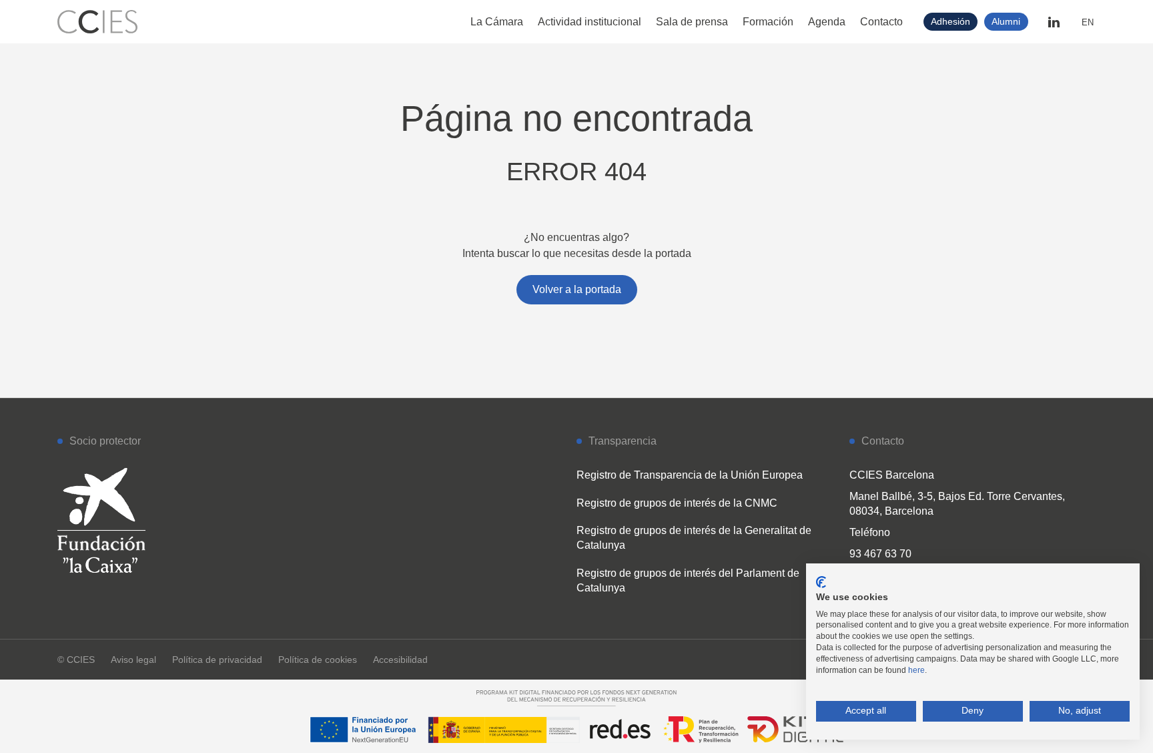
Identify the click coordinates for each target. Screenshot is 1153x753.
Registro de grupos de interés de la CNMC (676, 503)
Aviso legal (133, 659)
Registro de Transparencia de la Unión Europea (689, 475)
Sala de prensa (692, 21)
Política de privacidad (217, 659)
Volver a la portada (576, 289)
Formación (768, 21)
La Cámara (496, 21)
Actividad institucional (589, 21)
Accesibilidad (400, 659)
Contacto (881, 21)
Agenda (826, 21)
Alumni (1006, 21)
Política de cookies (317, 659)
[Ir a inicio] (97, 21)
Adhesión (950, 21)
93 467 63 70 (880, 553)
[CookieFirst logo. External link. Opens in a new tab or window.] (821, 582)
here (916, 670)
